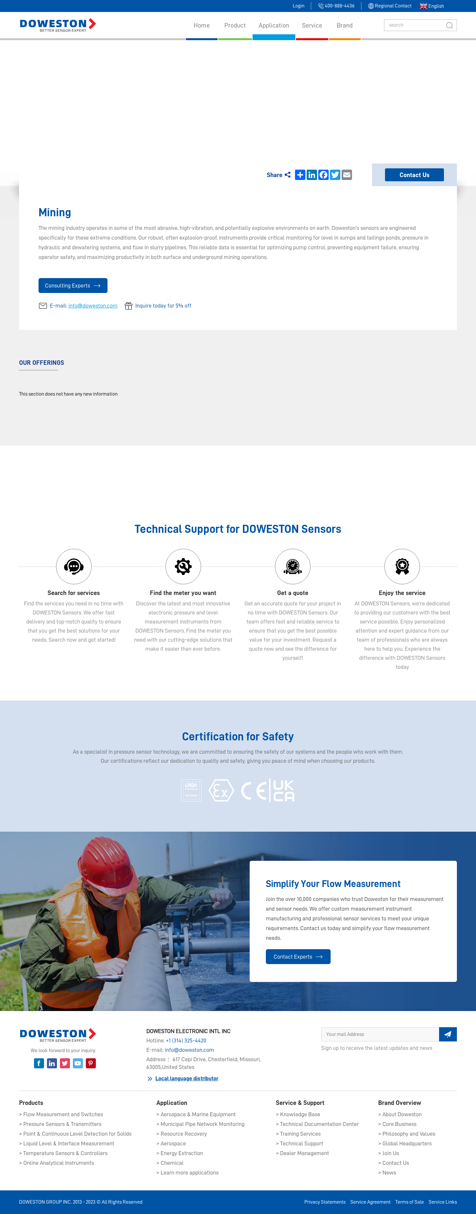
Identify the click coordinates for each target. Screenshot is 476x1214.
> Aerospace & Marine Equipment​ (196, 1114)
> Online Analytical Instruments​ (56, 1163)
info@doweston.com (93, 306)
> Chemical (170, 1163)
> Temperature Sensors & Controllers (63, 1153)
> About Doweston (400, 1114)
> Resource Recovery (181, 1134)
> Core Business (397, 1124)
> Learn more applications (187, 1172)
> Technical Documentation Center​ (317, 1124)
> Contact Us (393, 1163)
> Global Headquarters (405, 1143)
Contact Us (414, 175)
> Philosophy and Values (406, 1134)
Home (220, 93)
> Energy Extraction (179, 1153)
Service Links (443, 1202)
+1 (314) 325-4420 (186, 1040)
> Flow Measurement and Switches (61, 1114)
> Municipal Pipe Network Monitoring (200, 1124)
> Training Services (298, 1134)
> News (387, 1172)
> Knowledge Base (298, 1114)
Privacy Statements (325, 1202)
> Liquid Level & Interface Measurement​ (66, 1143)
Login (298, 5)
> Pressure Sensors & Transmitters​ (60, 1124)
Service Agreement (370, 1202)
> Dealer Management (302, 1153)
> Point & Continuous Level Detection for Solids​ (75, 1134)
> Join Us (388, 1153)
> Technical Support (299, 1143)
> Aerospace (171, 1143)
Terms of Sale (409, 1202)
